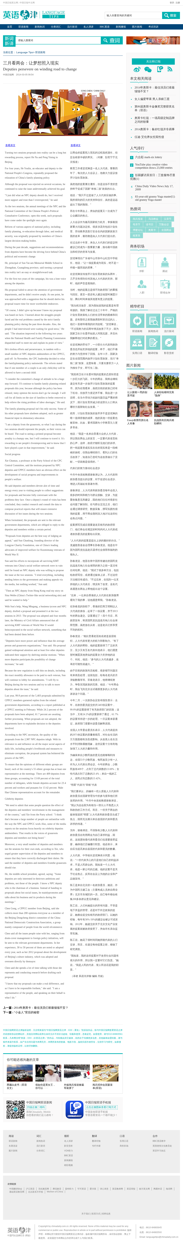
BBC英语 (105, 26)
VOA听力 (68, 1150)
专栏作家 (96, 1146)
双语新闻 (23, 26)
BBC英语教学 (159, 1141)
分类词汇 (56, 26)
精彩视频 (68, 1165)
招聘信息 (106, 1213)
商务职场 (137, 246)
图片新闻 (137, 26)
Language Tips (24, 52)
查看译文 (76, 145)
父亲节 (167, 218)
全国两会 (166, 230)
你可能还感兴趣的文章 (23, 1059)
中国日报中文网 (27, 2)
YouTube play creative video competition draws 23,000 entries (153, 166)
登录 (172, 2)
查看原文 (10, 145)
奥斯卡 (152, 230)
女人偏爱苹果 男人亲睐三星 (152, 98)
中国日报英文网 (10, 2)
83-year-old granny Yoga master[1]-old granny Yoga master (155, 198)
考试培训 (153, 26)
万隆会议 (164, 224)
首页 (9, 26)
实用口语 (137, 353)
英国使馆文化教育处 (162, 1146)
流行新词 (72, 26)
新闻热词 (40, 26)
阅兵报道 (138, 218)
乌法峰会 (153, 218)
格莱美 (136, 235)
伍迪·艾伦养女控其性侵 (149, 136)
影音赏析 (169, 353)
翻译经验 (153, 353)
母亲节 (136, 224)
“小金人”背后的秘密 (26, 1012)
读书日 (149, 224)
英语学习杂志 (159, 1150)
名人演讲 (88, 26)
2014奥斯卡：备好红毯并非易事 (155, 129)
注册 (178, 2)
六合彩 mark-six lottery (148, 157)
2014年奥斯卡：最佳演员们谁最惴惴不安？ (41, 1007)
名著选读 (13, 1146)
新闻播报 (121, 26)
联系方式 (96, 1213)
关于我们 (85, 1213)
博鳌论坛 (138, 230)
